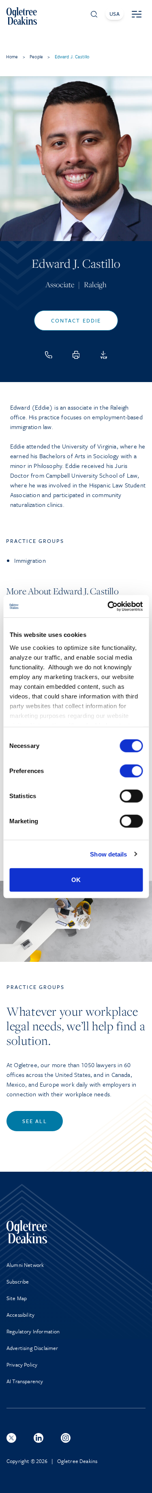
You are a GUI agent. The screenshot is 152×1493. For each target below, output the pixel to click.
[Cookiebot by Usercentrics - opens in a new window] (108, 606)
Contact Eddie (76, 320)
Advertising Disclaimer (32, 1348)
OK (76, 879)
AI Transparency (24, 1381)
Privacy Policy (21, 1365)
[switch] (131, 771)
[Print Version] (76, 355)
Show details (108, 853)
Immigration (30, 560)
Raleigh (95, 284)
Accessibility (20, 1315)
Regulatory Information (33, 1331)
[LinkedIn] (38, 1438)
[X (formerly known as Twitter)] (11, 1438)
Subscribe (17, 1281)
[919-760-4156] (48, 355)
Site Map (16, 1298)
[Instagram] (66, 1438)
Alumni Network (25, 1265)
